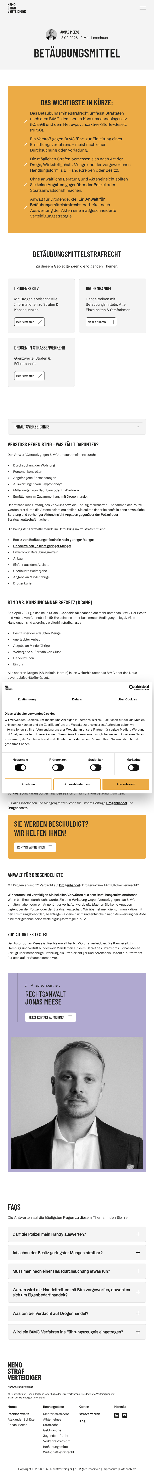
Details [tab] (77, 699)
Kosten (84, 1407)
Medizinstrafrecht (56, 1414)
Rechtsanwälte (18, 1414)
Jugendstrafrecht (55, 1436)
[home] (17, 8)
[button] (142, 8)
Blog (82, 1421)
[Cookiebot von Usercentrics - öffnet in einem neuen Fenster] (131, 688)
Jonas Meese (17, 1425)
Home (12, 1407)
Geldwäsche (52, 1430)
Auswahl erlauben (77, 784)
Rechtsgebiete (53, 1407)
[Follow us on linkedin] (116, 1415)
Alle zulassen (126, 784)
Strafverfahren (89, 1414)
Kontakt (120, 1407)
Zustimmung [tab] (27, 699)
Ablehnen (28, 784)
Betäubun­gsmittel (56, 1447)
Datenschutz (127, 1469)
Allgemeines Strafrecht (52, 1422)
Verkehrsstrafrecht (56, 1441)
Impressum (109, 1469)
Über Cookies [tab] (127, 699)
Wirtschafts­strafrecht (58, 1452)
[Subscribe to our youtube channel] (124, 1415)
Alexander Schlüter (22, 1419)
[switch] (58, 767)
